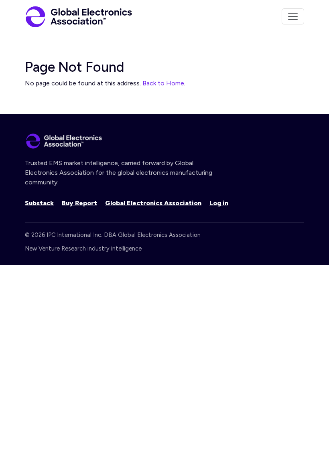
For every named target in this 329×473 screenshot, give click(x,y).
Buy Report (79, 203)
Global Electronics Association (153, 203)
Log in (218, 203)
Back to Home (163, 83)
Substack (39, 203)
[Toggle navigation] (293, 16)
